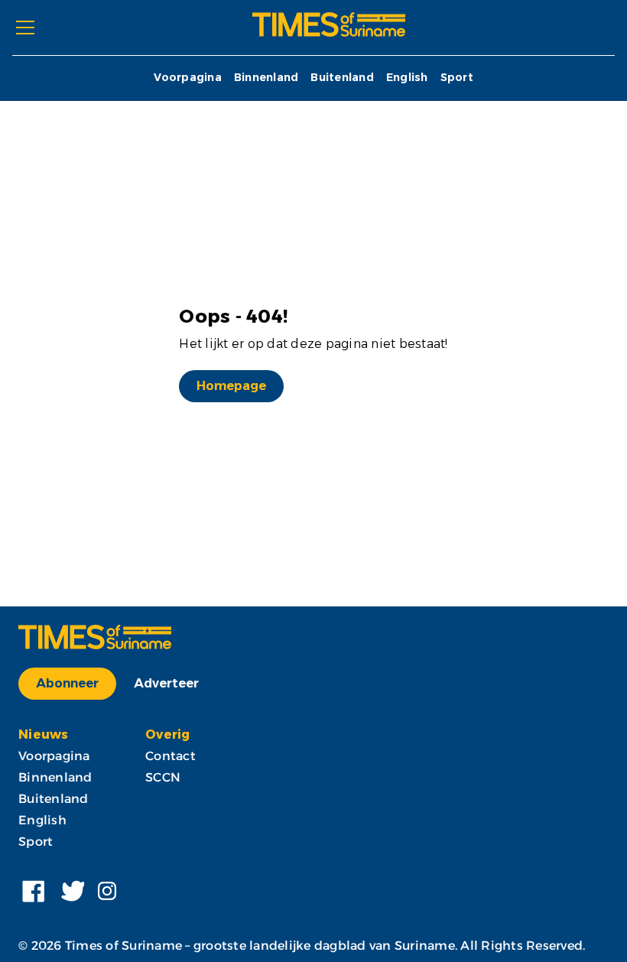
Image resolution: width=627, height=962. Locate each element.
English (407, 77)
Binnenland (266, 77)
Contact (170, 756)
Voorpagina (188, 77)
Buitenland (342, 77)
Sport (456, 77)
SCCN (162, 777)
